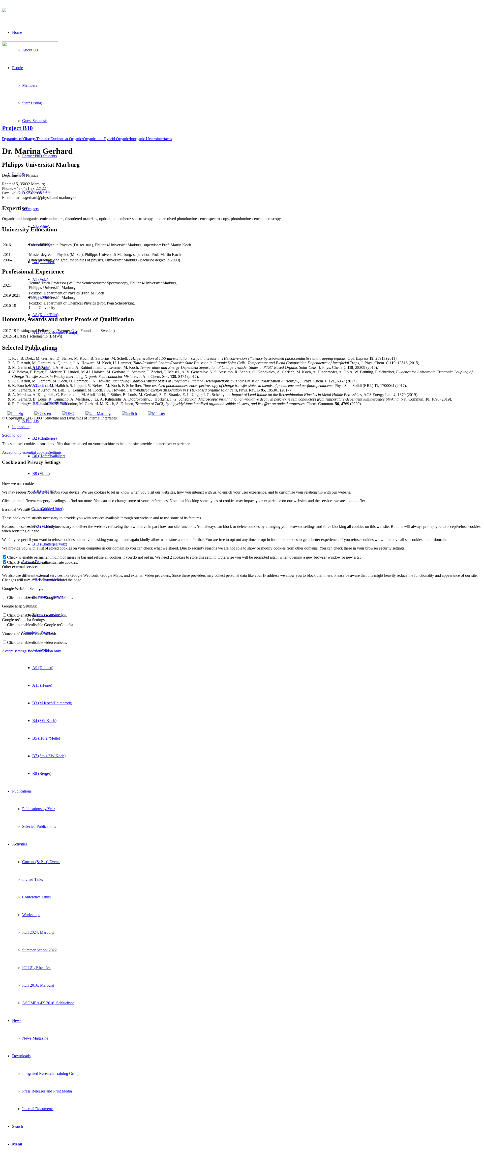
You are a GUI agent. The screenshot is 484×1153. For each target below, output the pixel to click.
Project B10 (17, 128)
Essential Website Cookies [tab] (23, 509)
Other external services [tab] (20, 567)
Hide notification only (43, 651)
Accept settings (14, 651)
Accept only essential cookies (25, 452)
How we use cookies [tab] (18, 483)
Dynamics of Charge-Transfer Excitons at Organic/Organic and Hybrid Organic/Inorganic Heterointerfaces (87, 139)
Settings (55, 452)
